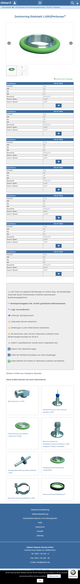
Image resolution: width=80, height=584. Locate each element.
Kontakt (40, 531)
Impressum (40, 527)
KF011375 (47, 152)
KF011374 (47, 124)
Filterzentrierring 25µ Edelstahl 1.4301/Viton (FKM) (18, 435)
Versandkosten (22, 310)
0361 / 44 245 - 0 (42, 554)
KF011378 (47, 237)
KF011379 (47, 265)
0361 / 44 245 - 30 (42, 558)
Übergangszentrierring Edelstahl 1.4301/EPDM (53, 469)
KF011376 (47, 181)
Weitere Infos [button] (54, 576)
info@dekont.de (43, 562)
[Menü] (76, 570)
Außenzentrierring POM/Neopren (54, 494)
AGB (40, 523)
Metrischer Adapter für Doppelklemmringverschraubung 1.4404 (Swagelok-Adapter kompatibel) (56, 444)
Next (71, 43)
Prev (9, 43)
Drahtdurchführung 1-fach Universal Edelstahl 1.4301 (54, 411)
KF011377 (47, 209)
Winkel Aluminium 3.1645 (16, 401)
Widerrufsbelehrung (40, 514)
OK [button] (40, 581)
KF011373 (47, 96)
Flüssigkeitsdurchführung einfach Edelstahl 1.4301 (22, 471)
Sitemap (40, 536)
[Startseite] (13, 7)
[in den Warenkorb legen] (59, 105)
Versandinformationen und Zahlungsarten (40, 518)
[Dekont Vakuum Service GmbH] (6, 2)
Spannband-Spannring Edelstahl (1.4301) (21, 498)
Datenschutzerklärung (40, 510)
